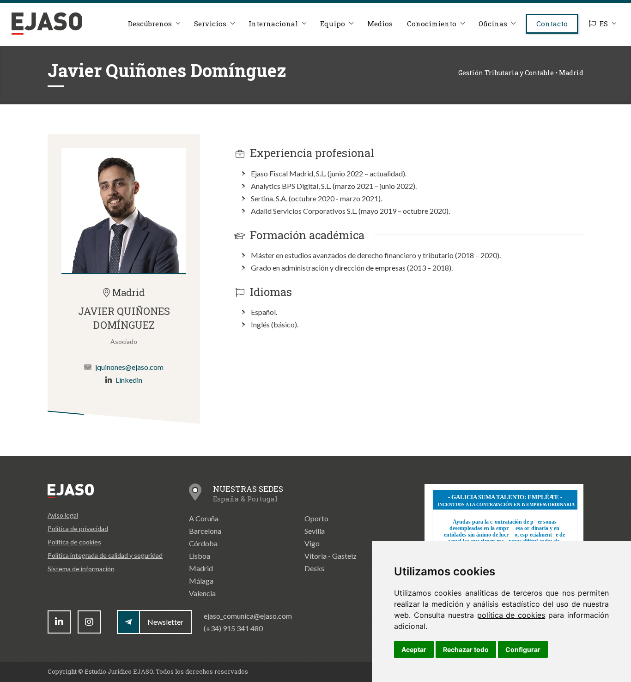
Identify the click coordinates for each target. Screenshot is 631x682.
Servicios (210, 23)
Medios (380, 23)
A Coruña (203, 518)
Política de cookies (74, 542)
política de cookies (511, 615)
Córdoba (203, 543)
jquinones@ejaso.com (129, 366)
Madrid (201, 568)
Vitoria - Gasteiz (330, 555)
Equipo (332, 23)
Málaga (201, 580)
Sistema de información (81, 569)
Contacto (552, 23)
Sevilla (314, 530)
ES (604, 23)
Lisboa (199, 555)
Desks (314, 568)
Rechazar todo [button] (466, 649)
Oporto (316, 518)
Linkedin (128, 379)
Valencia (202, 593)
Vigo (312, 543)
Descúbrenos (150, 23)
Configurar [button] (522, 649)
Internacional (273, 23)
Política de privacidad (78, 528)
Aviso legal (63, 515)
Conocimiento (431, 23)
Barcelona (205, 530)
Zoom (123, 210)
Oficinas (493, 23)
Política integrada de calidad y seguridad (105, 555)
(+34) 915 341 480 (233, 628)
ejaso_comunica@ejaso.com (248, 615)
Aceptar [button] (413, 649)
